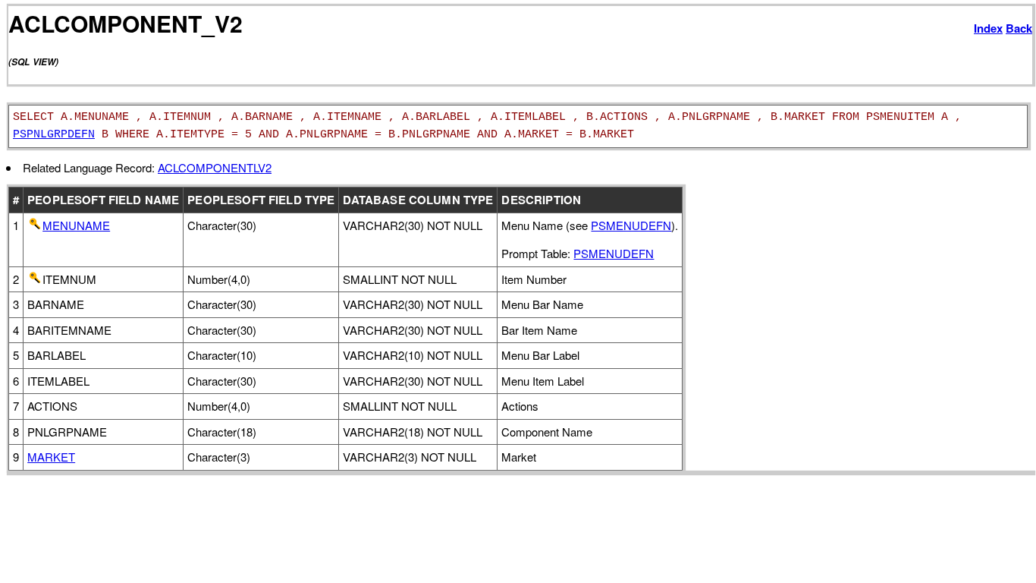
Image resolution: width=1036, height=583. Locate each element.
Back (1019, 28)
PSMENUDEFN (631, 225)
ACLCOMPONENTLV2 (215, 167)
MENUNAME (76, 225)
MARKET (51, 457)
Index (988, 28)
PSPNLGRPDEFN (54, 134)
